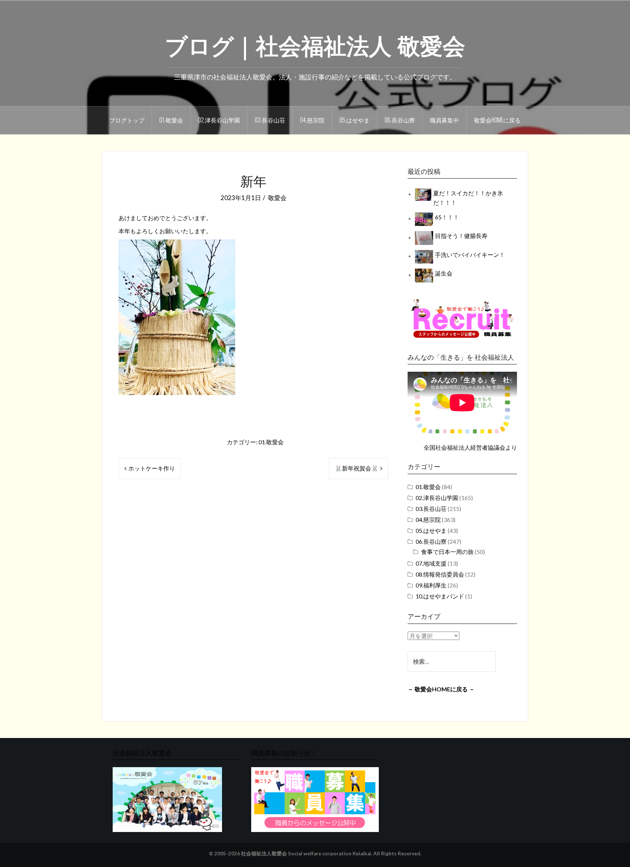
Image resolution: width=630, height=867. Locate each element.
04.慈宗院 (312, 120)
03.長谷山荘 (270, 120)
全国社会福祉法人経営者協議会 (464, 447)
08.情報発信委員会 (440, 574)
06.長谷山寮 (400, 120)
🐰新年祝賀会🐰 (356, 468)
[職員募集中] (462, 318)
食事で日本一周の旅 (447, 551)
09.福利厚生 (431, 585)
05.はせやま (354, 120)
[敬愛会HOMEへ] (167, 799)
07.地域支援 (431, 563)
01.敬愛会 (171, 120)
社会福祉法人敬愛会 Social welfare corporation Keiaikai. (306, 853)
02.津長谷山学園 (219, 120)
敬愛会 (277, 198)
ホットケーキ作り (151, 468)
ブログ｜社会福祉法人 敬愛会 (315, 44)
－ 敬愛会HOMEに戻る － (441, 689)
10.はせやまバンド (440, 596)
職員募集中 (444, 120)
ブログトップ (126, 120)
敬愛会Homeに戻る (497, 120)
